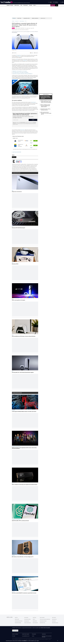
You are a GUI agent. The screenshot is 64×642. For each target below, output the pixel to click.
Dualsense (25, 60)
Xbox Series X (33, 102)
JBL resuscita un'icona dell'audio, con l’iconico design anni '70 (46, 113)
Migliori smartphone (35, 18)
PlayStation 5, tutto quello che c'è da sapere (20, 71)
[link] (15, 140)
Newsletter (36, 52)
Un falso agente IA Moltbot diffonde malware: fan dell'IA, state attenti (46, 97)
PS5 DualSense (18, 55)
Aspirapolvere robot (27, 18)
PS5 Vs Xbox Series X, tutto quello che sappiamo (20, 72)
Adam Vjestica (22, 28)
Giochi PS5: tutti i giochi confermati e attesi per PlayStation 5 (22, 73)
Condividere (14, 52)
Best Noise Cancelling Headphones (45, 619)
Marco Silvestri (18, 28)
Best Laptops (26, 617)
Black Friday (19, 18)
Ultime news (16, 5)
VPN (21, 5)
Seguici (32, 52)
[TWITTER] (18, 161)
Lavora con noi (43, 18)
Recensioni (25, 5)
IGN (17, 59)
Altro (34, 5)
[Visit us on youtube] (56, 2)
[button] (61, 2)
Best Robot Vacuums (55, 622)
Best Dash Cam (54, 619)
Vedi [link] (35, 140)
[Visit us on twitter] (54, 2)
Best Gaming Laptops (27, 619)
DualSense (14, 157)
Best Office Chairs (42, 622)
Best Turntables (42, 617)
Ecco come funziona (14, 32)
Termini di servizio (22, 122)
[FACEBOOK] (17, 161)
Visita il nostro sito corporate (45, 627)
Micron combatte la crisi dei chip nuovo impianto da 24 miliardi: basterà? (45, 105)
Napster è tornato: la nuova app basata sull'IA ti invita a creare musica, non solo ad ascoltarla (46, 101)
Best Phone (34, 617)
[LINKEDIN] (21, 161)
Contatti (30, 5)
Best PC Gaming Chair (27, 622)
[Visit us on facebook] (53, 2)
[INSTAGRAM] (20, 161)
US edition (24, 640)
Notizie (13, 28)
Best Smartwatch (35, 622)
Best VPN (16, 617)
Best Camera (54, 617)
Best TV (34, 619)
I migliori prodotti (10, 5)
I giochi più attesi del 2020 (17, 152)
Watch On (14, 93)
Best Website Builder (18, 622)
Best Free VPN (17, 619)
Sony (19, 56)
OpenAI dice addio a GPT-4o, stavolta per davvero (45, 109)
